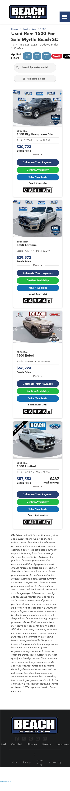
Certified (16, 744)
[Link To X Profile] (24, 738)
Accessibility (55, 762)
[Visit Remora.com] (51, 772)
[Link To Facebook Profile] (17, 738)
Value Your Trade (37, 177)
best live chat (5, 782)
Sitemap (27, 762)
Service (46, 744)
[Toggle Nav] (65, 17)
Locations (63, 744)
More (36, 155)
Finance (32, 744)
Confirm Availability (38, 170)
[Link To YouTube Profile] (38, 738)
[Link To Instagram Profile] (45, 738)
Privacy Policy (39, 763)
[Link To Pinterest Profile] (31, 738)
